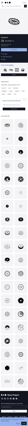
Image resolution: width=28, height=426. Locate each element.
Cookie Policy (15, 419)
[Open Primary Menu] (2, 2)
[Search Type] (3, 6)
